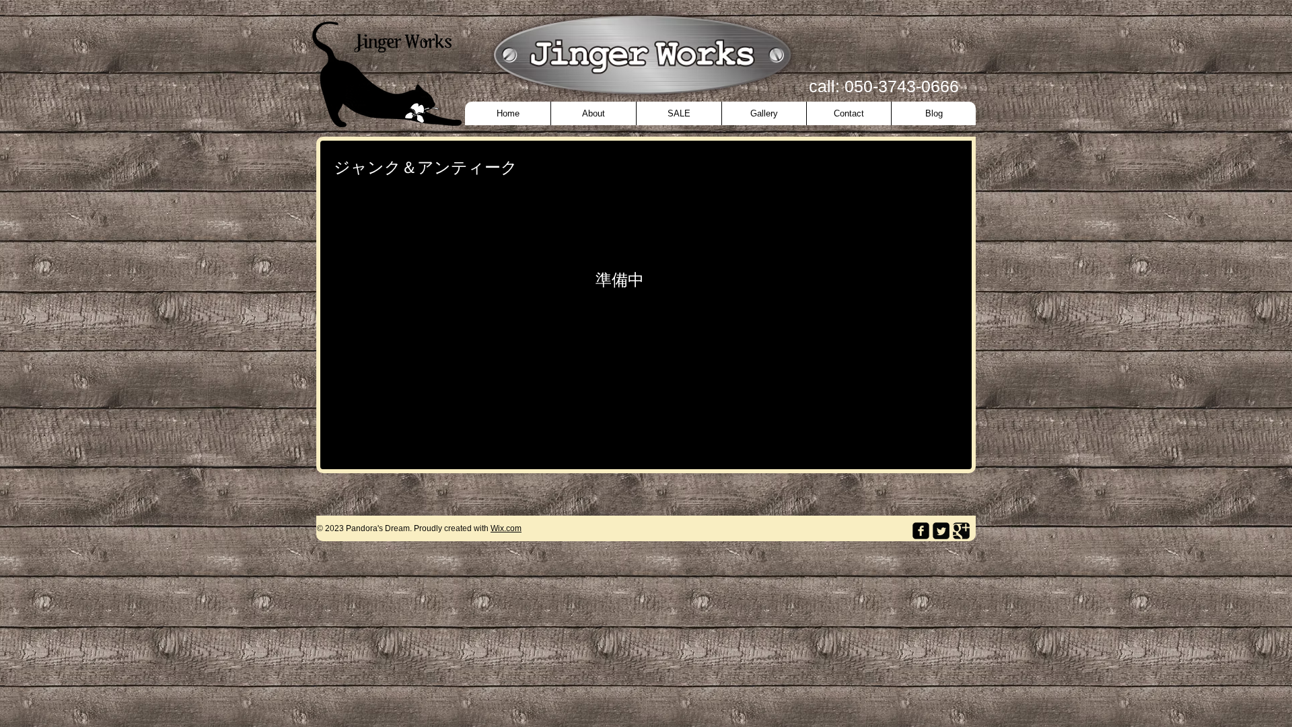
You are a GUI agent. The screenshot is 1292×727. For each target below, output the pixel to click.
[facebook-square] (920, 530)
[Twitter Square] (941, 530)
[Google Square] (961, 530)
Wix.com (506, 528)
